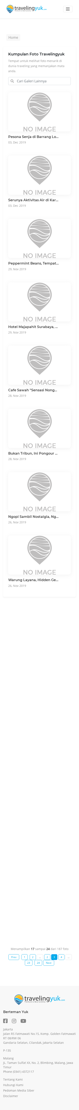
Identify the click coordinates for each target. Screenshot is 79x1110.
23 (28, 963)
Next (48, 963)
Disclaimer (10, 1096)
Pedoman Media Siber (18, 1090)
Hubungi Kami (13, 1085)
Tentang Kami (13, 1079)
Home (13, 37)
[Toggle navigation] (67, 9)
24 (38, 963)
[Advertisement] (39, 768)
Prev (13, 957)
